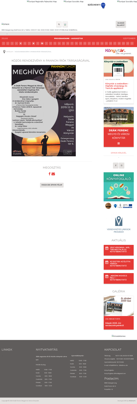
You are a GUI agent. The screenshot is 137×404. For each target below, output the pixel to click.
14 (59, 43)
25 (106, 43)
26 (111, 43)
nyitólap (9, 51)
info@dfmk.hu (73, 30)
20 (85, 43)
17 (72, 43)
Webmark (132, 401)
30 (128, 43)
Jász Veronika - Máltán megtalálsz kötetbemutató (120, 250)
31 (132, 43)
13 (55, 43)
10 (42, 43)
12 (50, 43)
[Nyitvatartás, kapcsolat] (65, 24)
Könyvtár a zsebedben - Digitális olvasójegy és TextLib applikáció (117, 85)
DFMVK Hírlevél (118, 153)
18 (76, 43)
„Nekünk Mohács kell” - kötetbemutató (118, 278)
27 (115, 43)
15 (63, 43)
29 (123, 43)
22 (93, 43)
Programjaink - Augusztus (68, 38)
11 (46, 43)
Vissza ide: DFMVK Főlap (51, 185)
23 (98, 43)
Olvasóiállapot (121, 24)
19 (80, 43)
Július (5, 38)
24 (102, 43)
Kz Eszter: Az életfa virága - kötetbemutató (120, 264)
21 (89, 43)
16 (68, 43)
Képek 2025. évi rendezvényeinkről (114, 324)
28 (119, 43)
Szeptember (129, 38)
